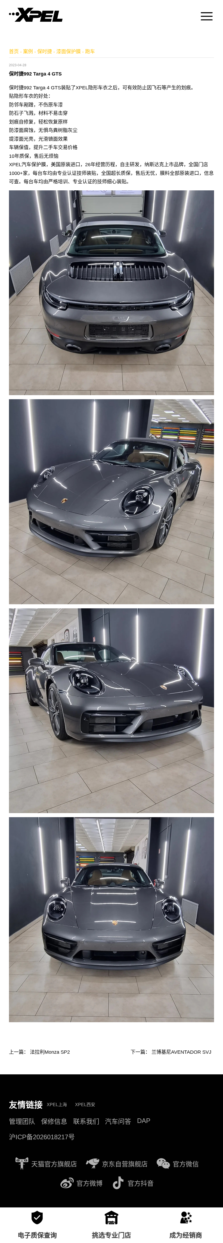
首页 (14, 51)
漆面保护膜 (68, 51)
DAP (143, 1120)
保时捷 (44, 51)
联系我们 (86, 1121)
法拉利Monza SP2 (50, 1052)
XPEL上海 (57, 1104)
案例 (28, 51)
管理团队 (22, 1121)
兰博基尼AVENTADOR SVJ (181, 1052)
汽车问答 (118, 1121)
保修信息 (54, 1121)
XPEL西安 (85, 1104)
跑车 (90, 51)
